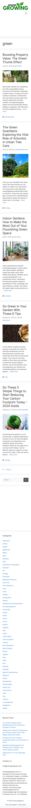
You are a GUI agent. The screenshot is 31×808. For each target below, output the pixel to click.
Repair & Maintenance (10, 672)
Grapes (5, 600)
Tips (6, 377)
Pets (4, 663)
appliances (6, 550)
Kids (4, 630)
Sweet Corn (7, 687)
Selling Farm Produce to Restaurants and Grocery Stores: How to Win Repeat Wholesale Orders (15, 732)
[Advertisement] (15, 27)
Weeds (5, 708)
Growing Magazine (9, 606)
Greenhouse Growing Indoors (13, 603)
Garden (5, 594)
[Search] (26, 480)
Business (8, 296)
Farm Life (6, 583)
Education (6, 577)
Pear (4, 657)
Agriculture (6, 541)
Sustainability (9, 117)
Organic (5, 654)
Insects (5, 624)
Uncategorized (8, 702)
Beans (5, 553)
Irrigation (6, 627)
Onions (5, 651)
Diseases (6, 568)
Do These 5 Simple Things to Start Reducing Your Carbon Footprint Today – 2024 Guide (15, 396)
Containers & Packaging (11, 565)
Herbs (5, 615)
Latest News (7, 636)
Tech (4, 693)
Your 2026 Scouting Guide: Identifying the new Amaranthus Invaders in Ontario (14, 725)
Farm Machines (8, 585)
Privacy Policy (22, 804)
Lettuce (5, 642)
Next (9, 469)
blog (4, 556)
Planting (5, 666)
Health (5, 612)
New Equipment (8, 645)
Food (4, 588)
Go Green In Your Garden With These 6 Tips (15, 309)
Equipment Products (10, 580)
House (5, 621)
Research (6, 675)
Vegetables (6, 705)
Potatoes (6, 669)
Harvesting (6, 609)
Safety (5, 678)
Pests (4, 660)
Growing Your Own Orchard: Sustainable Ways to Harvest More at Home (15, 740)
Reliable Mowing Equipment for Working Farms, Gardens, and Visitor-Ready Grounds (13, 747)
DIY (4, 571)
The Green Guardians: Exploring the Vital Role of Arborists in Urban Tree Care (15, 136)
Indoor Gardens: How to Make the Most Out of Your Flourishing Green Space (15, 225)
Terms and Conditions (11, 804)
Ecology (7, 208)
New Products (7, 648)
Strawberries (7, 681)
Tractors (5, 699)
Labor (5, 633)
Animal (5, 544)
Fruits (4, 591)
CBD (4, 562)
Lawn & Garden (8, 639)
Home (5, 618)
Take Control (7, 690)
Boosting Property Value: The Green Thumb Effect (15, 58)
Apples (5, 547)
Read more (8, 290)
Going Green (7, 597)
